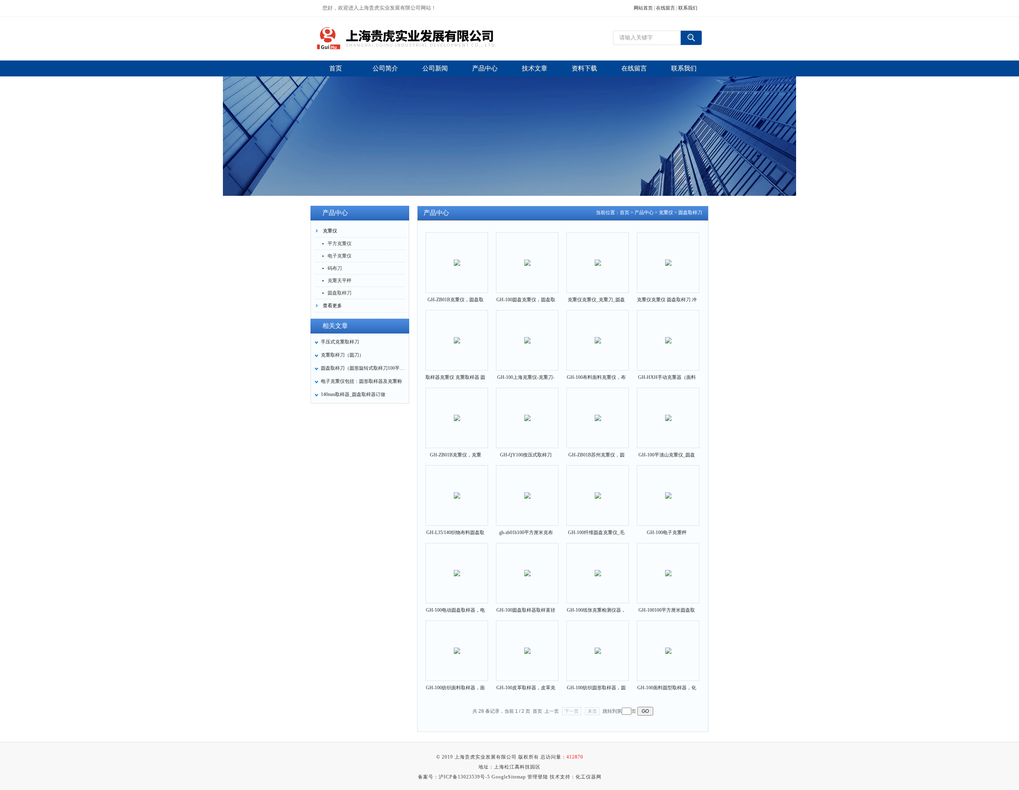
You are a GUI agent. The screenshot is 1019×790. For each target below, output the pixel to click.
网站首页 (643, 8)
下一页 (571, 711)
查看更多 (332, 305)
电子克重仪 (339, 256)
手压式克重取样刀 (340, 342)
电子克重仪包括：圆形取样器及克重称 (361, 381)
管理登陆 (537, 777)
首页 (624, 212)
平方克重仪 (339, 243)
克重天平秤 (339, 280)
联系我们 (687, 8)
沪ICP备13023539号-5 (464, 777)
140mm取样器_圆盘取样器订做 (353, 394)
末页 (592, 711)
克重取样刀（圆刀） (342, 355)
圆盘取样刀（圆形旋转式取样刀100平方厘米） (362, 368)
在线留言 (665, 8)
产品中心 (644, 212)
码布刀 (335, 268)
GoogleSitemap (509, 777)
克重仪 (330, 231)
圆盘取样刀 (339, 293)
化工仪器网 (588, 777)
